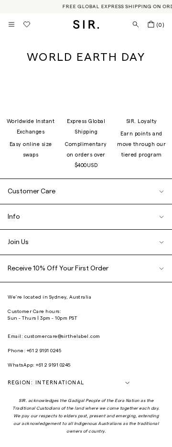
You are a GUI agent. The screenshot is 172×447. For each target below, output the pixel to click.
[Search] (136, 24)
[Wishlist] (27, 24)
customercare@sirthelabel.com (62, 336)
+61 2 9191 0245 (44, 350)
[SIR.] (86, 24)
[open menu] (11, 24)
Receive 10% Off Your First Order (58, 268)
